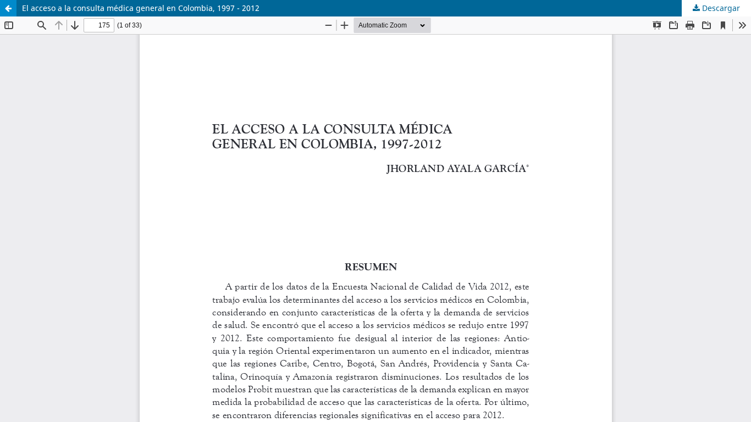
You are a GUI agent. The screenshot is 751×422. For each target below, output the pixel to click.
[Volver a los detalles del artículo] (8, 8)
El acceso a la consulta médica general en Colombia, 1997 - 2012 (140, 8)
